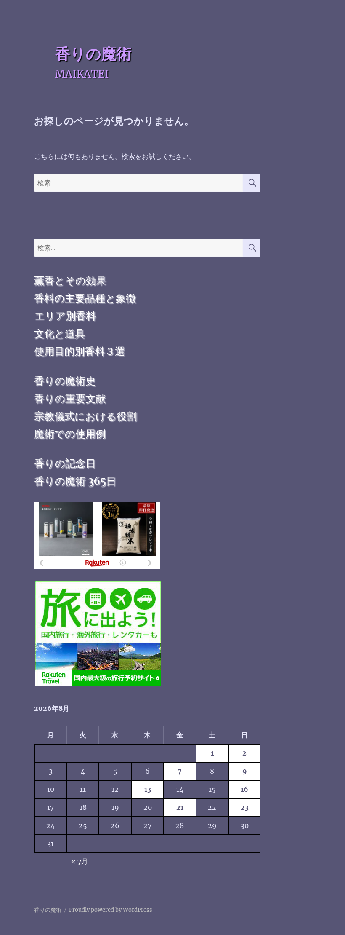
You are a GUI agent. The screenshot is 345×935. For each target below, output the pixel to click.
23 (245, 807)
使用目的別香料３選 (79, 351)
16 (244, 789)
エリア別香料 (65, 315)
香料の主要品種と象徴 (85, 298)
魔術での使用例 (70, 433)
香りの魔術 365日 (75, 481)
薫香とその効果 (70, 280)
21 (179, 807)
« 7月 (79, 861)
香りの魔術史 (65, 380)
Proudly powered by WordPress (110, 910)
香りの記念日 (65, 463)
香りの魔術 (93, 53)
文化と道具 (59, 333)
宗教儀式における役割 (85, 416)
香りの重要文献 (70, 398)
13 (147, 789)
